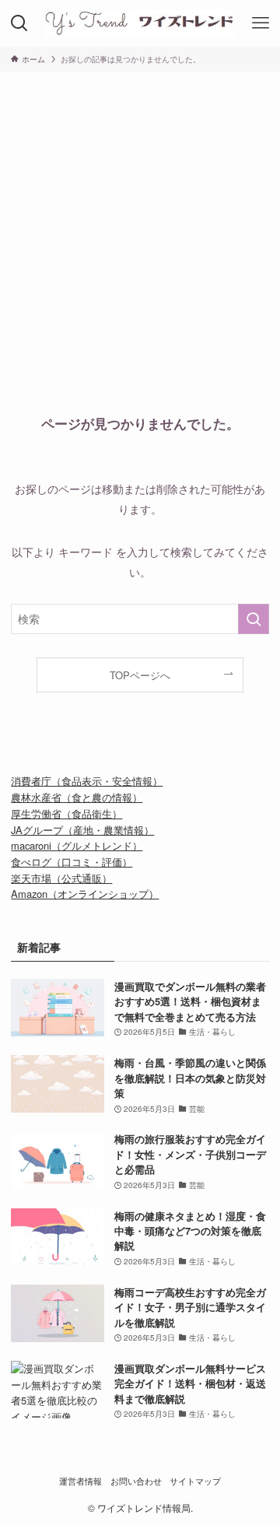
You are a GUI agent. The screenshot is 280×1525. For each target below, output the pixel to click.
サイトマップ (195, 1481)
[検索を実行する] (253, 619)
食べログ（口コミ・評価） (71, 861)
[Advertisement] (140, 219)
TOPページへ (140, 675)
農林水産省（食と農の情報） (76, 797)
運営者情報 (80, 1481)
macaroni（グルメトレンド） (76, 845)
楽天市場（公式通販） (61, 878)
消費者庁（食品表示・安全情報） (87, 780)
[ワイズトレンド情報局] (139, 23)
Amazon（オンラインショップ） (85, 893)
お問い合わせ (136, 1481)
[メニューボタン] (260, 23)
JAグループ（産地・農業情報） (82, 829)
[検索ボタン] (19, 23)
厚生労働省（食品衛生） (66, 813)
